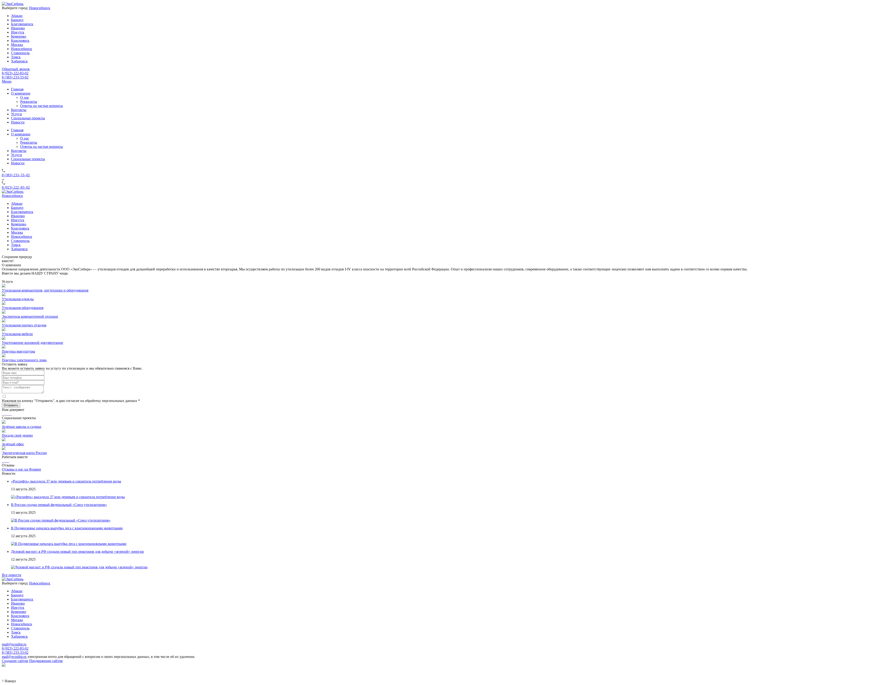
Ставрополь (20, 53)
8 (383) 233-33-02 (15, 77)
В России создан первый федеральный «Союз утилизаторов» (59, 505)
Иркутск (17, 32)
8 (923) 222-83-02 (15, 73)
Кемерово (18, 36)
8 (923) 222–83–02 (16, 187)
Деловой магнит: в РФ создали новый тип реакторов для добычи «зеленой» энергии (77, 551)
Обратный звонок (16, 69)
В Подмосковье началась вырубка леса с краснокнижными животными (67, 528)
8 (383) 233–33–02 (16, 175)
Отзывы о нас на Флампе (21, 469)
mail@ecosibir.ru (14, 644)
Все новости (11, 575)
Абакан (16, 16)
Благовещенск (22, 24)
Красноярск (20, 40)
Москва (17, 45)
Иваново (18, 28)
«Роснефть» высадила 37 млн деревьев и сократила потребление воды (66, 481)
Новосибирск (39, 8)
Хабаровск (19, 61)
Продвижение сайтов (46, 661)
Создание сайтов (15, 661)
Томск (16, 57)
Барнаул (17, 20)
